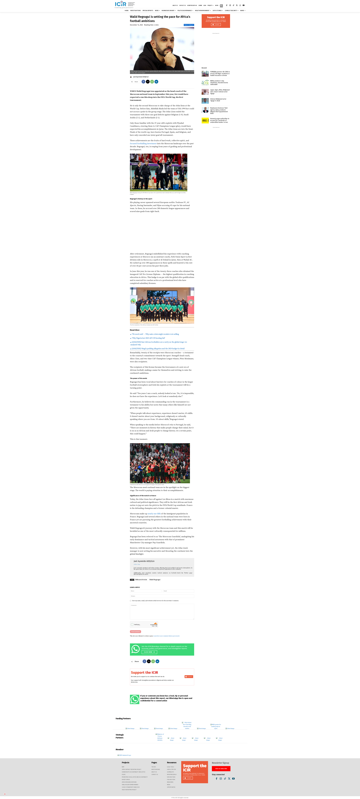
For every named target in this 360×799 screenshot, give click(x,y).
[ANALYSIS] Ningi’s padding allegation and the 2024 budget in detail (157, 349)
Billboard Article (141, 580)
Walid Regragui (154, 580)
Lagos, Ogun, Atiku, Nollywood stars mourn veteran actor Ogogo (220, 91)
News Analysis (189, 25)
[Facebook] (226, 5)
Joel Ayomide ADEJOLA (140, 77)
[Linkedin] (156, 82)
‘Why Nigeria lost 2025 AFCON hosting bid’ (148, 338)
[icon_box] (162, 649)
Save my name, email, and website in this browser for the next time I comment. (155, 601)
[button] (221, 6)
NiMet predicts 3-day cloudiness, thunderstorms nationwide (219, 82)
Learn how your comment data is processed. (166, 636)
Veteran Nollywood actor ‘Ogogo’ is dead (218, 100)
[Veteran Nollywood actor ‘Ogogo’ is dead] (205, 101)
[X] (236, 5)
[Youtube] (243, 5)
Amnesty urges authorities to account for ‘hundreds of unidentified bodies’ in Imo (219, 120)
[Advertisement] (162, 233)
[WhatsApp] (240, 5)
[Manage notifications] (4, 794)
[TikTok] (233, 5)
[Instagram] (230, 5)
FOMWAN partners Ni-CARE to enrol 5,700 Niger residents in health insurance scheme (220, 73)
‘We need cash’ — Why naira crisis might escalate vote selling (155, 334)
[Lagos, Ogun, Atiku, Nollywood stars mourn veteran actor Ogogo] (205, 92)
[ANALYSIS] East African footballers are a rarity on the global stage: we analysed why (158, 343)
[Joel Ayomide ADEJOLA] (131, 77)
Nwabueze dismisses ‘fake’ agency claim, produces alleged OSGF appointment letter (219, 110)
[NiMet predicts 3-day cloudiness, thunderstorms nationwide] (205, 83)
